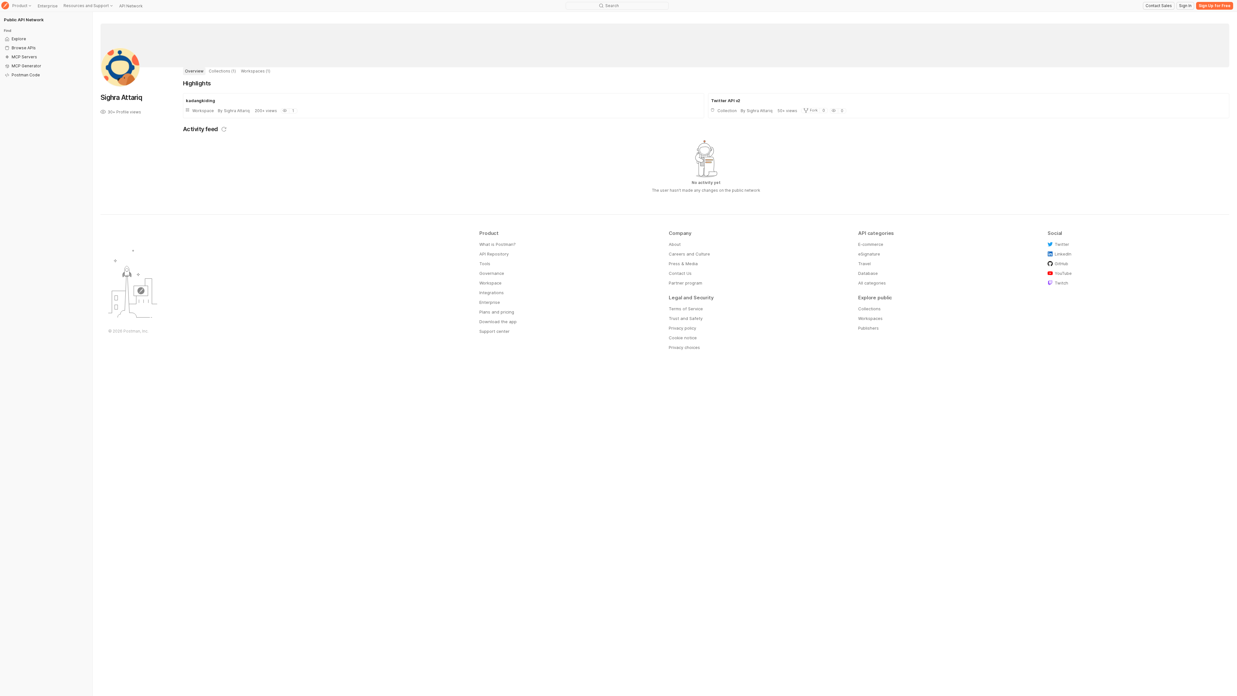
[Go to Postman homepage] (5, 6)
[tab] (194, 71)
